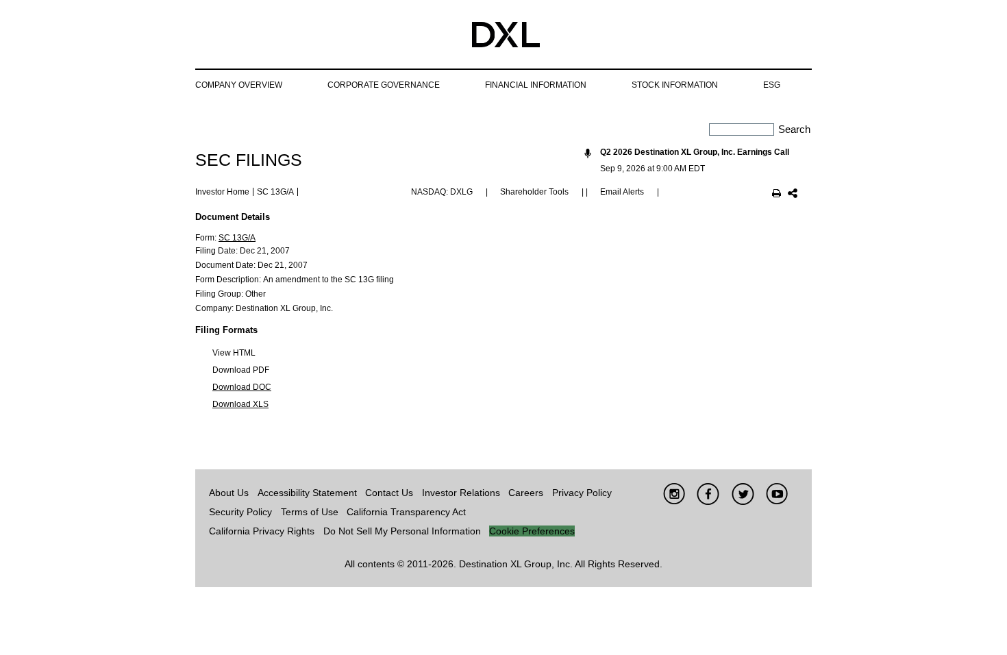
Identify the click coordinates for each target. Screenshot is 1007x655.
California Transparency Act (406, 511)
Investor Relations (461, 492)
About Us (229, 492)
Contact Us (389, 492)
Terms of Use (309, 511)
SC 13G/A (237, 238)
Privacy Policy (582, 492)
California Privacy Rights (261, 531)
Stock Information (675, 85)
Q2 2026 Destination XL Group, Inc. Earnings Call (694, 152)
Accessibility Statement (307, 492)
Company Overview (238, 85)
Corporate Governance (383, 85)
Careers (525, 492)
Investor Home (222, 192)
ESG (771, 85)
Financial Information (535, 85)
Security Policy (240, 511)
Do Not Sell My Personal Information (402, 531)
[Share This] (792, 194)
